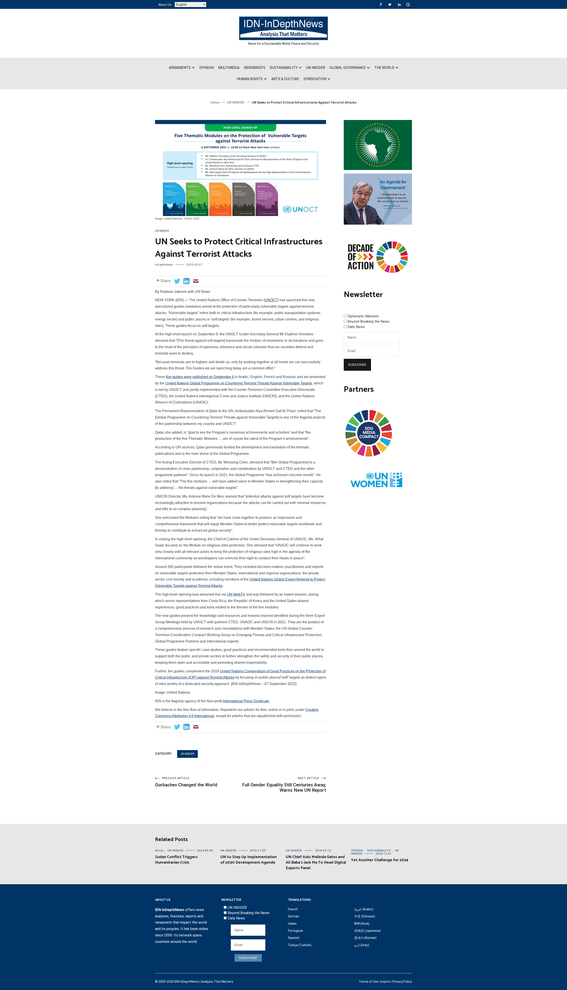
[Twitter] (390, 4)
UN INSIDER (315, 68)
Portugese (295, 930)
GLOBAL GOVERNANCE (348, 68)
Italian (292, 923)
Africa (159, 850)
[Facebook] (381, 4)
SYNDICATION (314, 79)
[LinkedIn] (399, 4)
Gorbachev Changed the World (186, 782)
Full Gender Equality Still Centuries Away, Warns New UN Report (284, 785)
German (293, 916)
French (293, 909)
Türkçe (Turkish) (299, 945)
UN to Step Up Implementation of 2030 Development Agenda (248, 860)
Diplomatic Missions (363, 316)
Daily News (356, 327)
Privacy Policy (402, 981)
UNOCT (271, 300)
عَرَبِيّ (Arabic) (363, 909)
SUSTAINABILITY (283, 68)
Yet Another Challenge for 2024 (379, 860)
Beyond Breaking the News (368, 321)
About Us (164, 4)
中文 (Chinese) (364, 916)
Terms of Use (368, 981)
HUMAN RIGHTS (250, 79)
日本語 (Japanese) (367, 930)
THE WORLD (384, 68)
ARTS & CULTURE (285, 79)
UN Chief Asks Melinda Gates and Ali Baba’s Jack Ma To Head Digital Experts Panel (316, 862)
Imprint (385, 981)
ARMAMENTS (180, 68)
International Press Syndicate (246, 701)
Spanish (293, 938)
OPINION (206, 68)
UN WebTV (236, 594)
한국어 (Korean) (365, 938)
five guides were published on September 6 (200, 377)
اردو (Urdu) (361, 945)
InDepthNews (164, 264)
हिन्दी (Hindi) (361, 923)
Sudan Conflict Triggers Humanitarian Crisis (176, 860)
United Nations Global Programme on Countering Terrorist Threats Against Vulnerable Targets (238, 383)
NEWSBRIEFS (254, 68)
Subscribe (357, 365)
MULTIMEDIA (228, 68)
